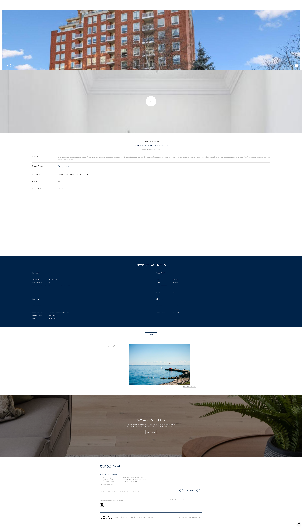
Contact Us (135, 491)
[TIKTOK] (196, 490)
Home (102, 491)
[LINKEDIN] (187, 490)
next (12, 65)
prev (7, 65)
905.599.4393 (109, 484)
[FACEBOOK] (179, 490)
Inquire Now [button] (151, 334)
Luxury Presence (147, 517)
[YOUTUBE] (192, 490)
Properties (124, 491)
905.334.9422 (108, 480)
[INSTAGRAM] (183, 490)
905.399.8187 (109, 482)
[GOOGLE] (200, 490)
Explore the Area (189, 386)
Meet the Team (112, 491)
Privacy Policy (197, 517)
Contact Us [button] (151, 432)
